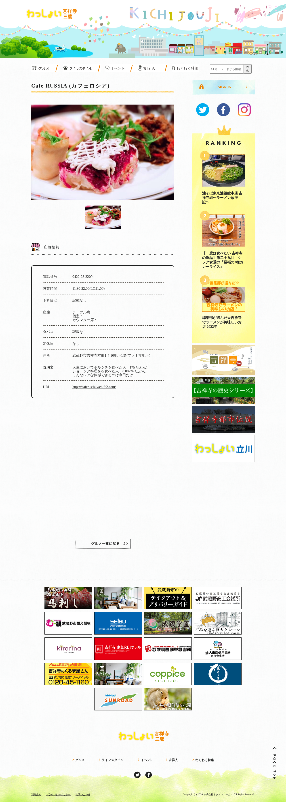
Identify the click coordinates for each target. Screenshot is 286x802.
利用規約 (36, 794)
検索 (247, 69)
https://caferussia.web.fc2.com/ (94, 387)
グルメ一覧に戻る (106, 543)
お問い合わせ (83, 794)
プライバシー (58, 794)
